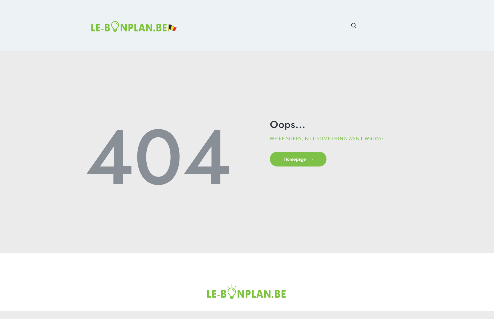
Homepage (295, 159)
